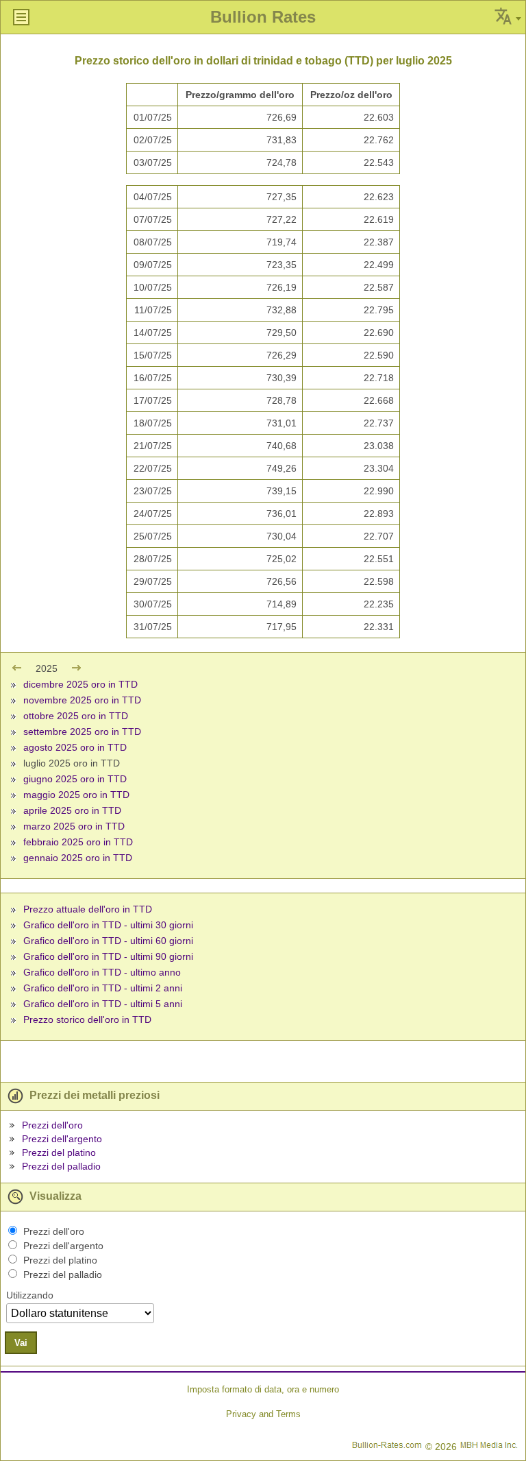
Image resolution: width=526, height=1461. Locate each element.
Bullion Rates (263, 17)
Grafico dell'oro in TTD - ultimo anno (102, 972)
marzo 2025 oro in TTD (74, 826)
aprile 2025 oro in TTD (72, 810)
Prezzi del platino (59, 1152)
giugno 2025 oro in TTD (75, 778)
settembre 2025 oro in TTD (82, 731)
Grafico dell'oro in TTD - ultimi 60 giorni (108, 940)
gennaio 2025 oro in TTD (77, 857)
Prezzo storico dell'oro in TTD (87, 1019)
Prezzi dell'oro (52, 1125)
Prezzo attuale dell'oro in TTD (87, 909)
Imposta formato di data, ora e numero (263, 1389)
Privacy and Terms (263, 1414)
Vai (20, 1343)
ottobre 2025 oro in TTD (75, 715)
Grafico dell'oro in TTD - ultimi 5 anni (102, 1003)
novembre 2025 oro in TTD (82, 700)
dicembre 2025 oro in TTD (80, 684)
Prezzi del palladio (61, 1166)
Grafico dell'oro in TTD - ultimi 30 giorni (108, 924)
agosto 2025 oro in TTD (75, 747)
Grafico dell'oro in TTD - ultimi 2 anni (102, 987)
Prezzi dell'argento (62, 1138)
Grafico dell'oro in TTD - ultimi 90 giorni (108, 956)
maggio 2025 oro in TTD (76, 794)
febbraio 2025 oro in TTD (78, 841)
